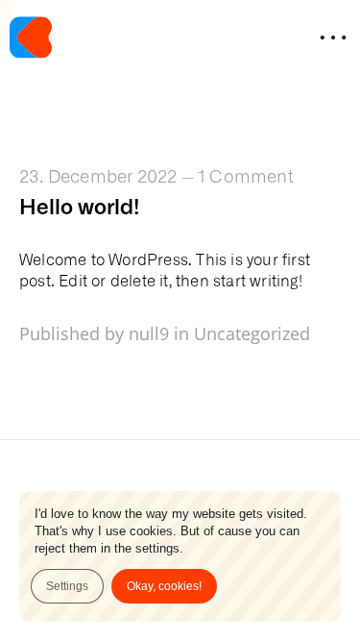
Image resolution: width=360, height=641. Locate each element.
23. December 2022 (98, 174)
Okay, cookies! (164, 586)
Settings (67, 586)
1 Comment (246, 174)
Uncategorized (252, 333)
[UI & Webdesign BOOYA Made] (31, 39)
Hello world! (79, 205)
